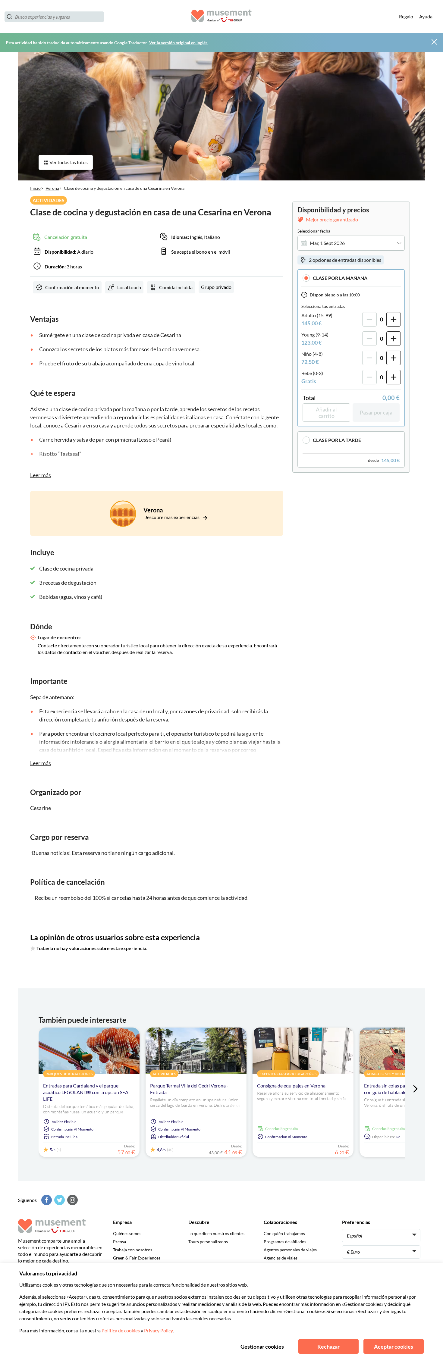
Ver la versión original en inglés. (178, 42)
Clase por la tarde (337, 440)
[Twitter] (59, 1200)
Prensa (119, 1241)
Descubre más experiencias (171, 517)
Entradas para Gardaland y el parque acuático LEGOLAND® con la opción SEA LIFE (85, 1092)
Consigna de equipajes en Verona (291, 1085)
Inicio (35, 188)
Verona (52, 188)
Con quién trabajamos (284, 1233)
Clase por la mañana (340, 278)
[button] (351, 277)
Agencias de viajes (280, 1257)
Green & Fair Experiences (136, 1257)
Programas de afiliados (285, 1241)
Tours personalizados (208, 1241)
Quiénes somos (127, 1233)
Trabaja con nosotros (132, 1249)
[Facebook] (46, 1200)
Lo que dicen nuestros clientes (216, 1233)
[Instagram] (72, 1200)
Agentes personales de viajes (290, 1249)
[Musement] (221, 17)
